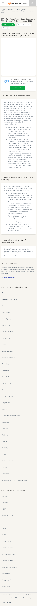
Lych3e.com (6, 338)
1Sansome (5, 528)
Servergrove (6, 586)
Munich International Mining (11, 415)
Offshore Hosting (7, 561)
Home (3, 9)
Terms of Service (15, 598)
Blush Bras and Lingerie (9, 567)
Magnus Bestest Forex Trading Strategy (14, 480)
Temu (3, 293)
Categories (10, 9)
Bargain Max (6, 573)
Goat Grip (5, 502)
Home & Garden (21, 9)
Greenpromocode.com (18, 3)
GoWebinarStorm (7, 351)
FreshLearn (5, 474)
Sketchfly (5, 448)
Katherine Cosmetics (8, 554)
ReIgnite (4, 409)
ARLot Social (6, 325)
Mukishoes (5, 422)
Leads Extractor (7, 541)
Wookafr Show (6, 377)
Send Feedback (7, 602)
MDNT (4, 509)
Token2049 (5, 370)
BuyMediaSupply (7, 548)
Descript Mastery (7, 332)
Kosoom (4, 306)
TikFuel (4, 454)
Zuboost (4, 390)
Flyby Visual (5, 364)
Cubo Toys (5, 428)
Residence (5, 435)
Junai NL (4, 522)
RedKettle (5, 496)
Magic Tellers (6, 403)
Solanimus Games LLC (9, 357)
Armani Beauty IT (7, 515)
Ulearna (4, 441)
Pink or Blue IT (6, 580)
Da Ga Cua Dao (6, 383)
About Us (5, 598)
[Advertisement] (18, 57)
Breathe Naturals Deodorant (11, 299)
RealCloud (5, 535)
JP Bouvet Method (8, 396)
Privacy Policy (27, 598)
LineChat (5, 467)
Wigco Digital (6, 312)
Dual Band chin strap (8, 461)
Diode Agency (6, 319)
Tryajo (4, 344)
